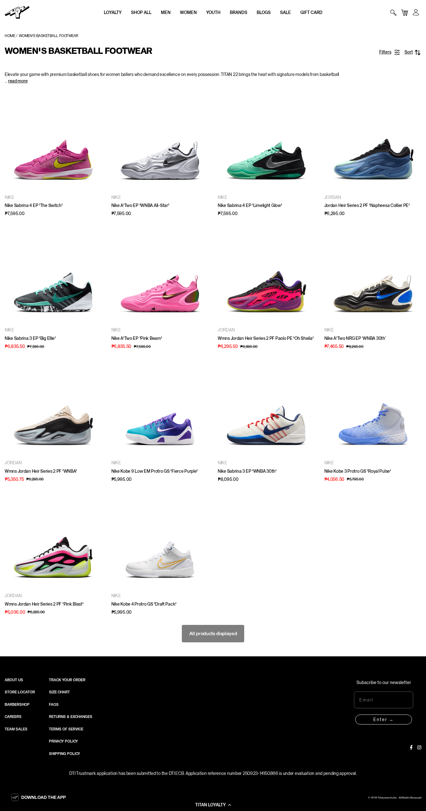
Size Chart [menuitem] (59, 692)
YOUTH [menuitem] (213, 12)
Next (96, 141)
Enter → (383, 719)
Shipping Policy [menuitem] (64, 753)
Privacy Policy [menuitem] (63, 741)
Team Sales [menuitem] (16, 729)
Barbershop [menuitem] (17, 704)
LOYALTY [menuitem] (113, 12)
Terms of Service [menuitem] (66, 729)
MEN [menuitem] (166, 12)
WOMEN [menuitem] (188, 12)
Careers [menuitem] (13, 716)
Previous (11, 141)
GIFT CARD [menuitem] (311, 12)
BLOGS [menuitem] (264, 12)
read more (17, 81)
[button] (213, 805)
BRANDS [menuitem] (238, 12)
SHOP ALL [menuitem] (141, 12)
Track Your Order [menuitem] (67, 679)
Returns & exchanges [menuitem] (70, 716)
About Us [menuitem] (14, 679)
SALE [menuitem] (285, 12)
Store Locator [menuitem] (20, 692)
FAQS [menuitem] (54, 704)
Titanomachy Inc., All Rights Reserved (399, 798)
